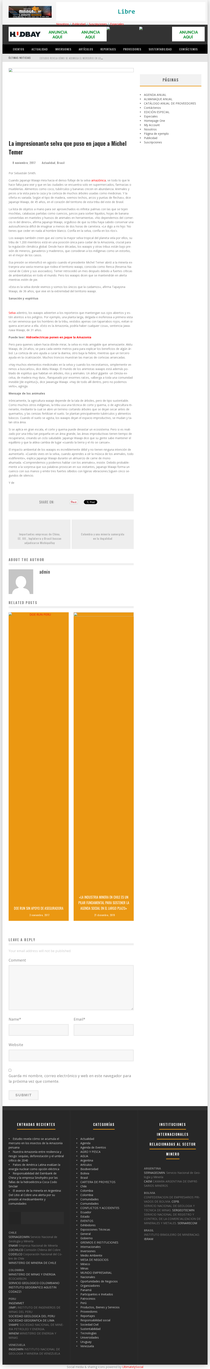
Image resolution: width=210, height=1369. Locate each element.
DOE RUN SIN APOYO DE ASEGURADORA (38, 908)
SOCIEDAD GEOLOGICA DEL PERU (32, 1316)
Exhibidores (88, 1225)
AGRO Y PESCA (90, 1152)
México (85, 1264)
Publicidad (79, 24)
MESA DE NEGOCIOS (94, 1260)
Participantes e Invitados (96, 1294)
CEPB (175, 1201)
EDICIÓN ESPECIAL (157, 112)
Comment (17, 960)
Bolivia (84, 1173)
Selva (12, 313)
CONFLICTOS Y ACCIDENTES (99, 1208)
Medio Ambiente (91, 1255)
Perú (83, 1303)
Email (79, 1019)
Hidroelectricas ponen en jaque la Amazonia (58, 337)
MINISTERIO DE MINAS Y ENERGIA (32, 1274)
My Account (152, 125)
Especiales (117, 24)
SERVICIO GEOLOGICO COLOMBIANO (34, 1283)
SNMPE (14, 1325)
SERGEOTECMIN (183, 1210)
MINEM (14, 1333)
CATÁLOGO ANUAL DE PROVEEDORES (170, 103)
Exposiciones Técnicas (95, 1229)
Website (16, 1044)
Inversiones (63, 49)
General (85, 1234)
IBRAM (148, 1239)
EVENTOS (18, 49)
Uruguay (85, 1342)
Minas (84, 1268)
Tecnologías (88, 1333)
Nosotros (62, 24)
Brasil (61, 162)
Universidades (89, 1337)
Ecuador (85, 1212)
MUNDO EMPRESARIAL (96, 1273)
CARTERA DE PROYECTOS (97, 1182)
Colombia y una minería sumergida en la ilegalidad (102, 536)
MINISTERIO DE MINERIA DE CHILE (32, 1263)
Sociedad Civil (89, 1324)
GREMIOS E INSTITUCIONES (99, 1242)
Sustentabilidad (160, 49)
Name (15, 1019)
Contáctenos (188, 49)
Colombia (86, 1191)
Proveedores (132, 49)
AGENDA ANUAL (155, 95)
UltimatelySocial (132, 1367)
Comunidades (89, 1199)
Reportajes (108, 49)
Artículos (86, 49)
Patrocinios (87, 1299)
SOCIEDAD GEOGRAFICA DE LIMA (31, 1320)
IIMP (12, 1307)
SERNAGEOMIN (19, 1237)
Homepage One (154, 121)
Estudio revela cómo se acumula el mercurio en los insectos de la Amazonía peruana (91, 58)
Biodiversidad (89, 1169)
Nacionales (87, 1277)
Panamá (85, 1290)
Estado (85, 1216)
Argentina (86, 1160)
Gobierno (86, 1238)
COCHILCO (16, 1250)
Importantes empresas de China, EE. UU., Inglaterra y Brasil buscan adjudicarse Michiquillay (39, 538)
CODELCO (15, 1254)
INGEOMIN (16, 1349)
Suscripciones (98, 24)
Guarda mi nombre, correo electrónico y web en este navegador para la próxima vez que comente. (70, 1078)
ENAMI (13, 1245)
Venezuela (87, 1346)
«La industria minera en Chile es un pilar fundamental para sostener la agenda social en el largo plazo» (103, 903)
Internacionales (90, 1247)
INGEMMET (16, 1303)
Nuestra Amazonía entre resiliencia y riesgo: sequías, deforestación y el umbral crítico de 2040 (36, 1156)
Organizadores (90, 1286)
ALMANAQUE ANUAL (158, 99)
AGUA (84, 1156)
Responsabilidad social (95, 1320)
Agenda (85, 1143)
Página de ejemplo (156, 134)
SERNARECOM (187, 1223)
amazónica (98, 180)
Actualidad (40, 49)
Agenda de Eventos (93, 1147)
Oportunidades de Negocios (99, 1281)
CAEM (148, 1181)
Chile (83, 1186)
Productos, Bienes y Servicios (100, 1307)
